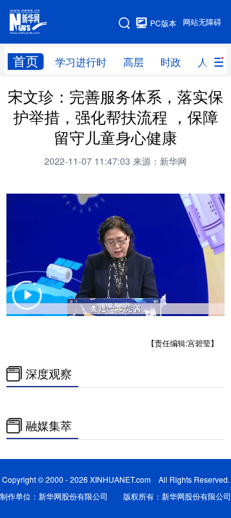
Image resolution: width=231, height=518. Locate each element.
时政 (170, 62)
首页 (25, 61)
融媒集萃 (49, 425)
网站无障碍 (202, 22)
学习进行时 (81, 62)
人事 (208, 62)
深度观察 (49, 374)
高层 (133, 62)
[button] (27, 303)
